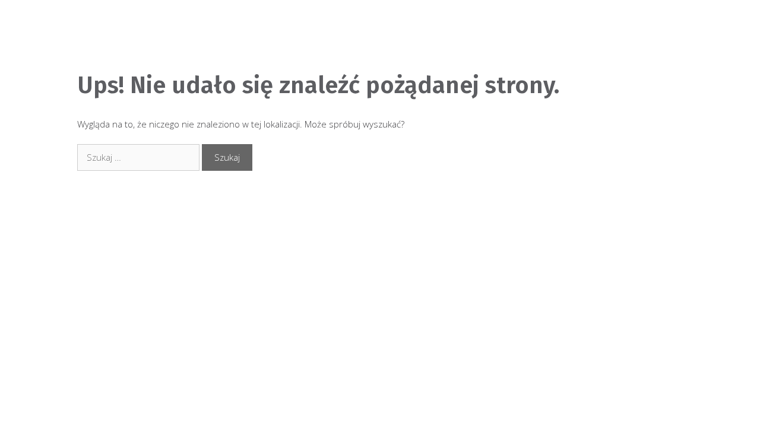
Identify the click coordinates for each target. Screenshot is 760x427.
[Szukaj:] (139, 157)
